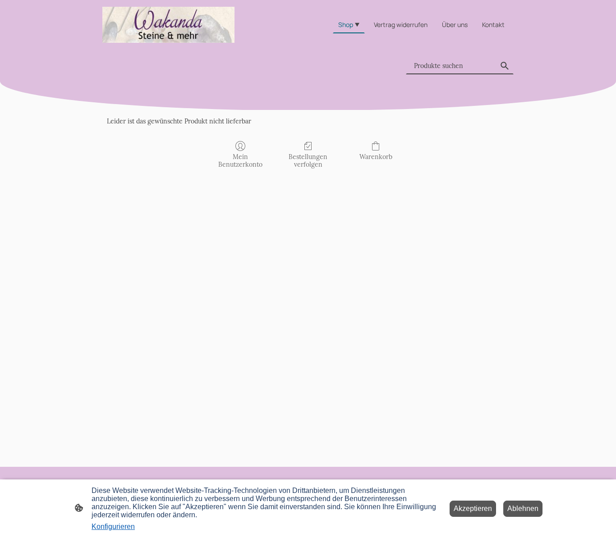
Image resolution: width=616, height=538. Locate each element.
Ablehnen (522, 508)
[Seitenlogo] (168, 25)
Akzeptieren (473, 508)
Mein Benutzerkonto (240, 161)
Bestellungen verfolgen (308, 161)
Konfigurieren (113, 526)
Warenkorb (375, 157)
